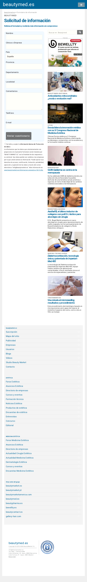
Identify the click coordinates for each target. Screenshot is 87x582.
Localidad (10, 82)
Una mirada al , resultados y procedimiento (61, 301)
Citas (50, 125)
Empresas (11, 345)
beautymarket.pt (14, 490)
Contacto (10, 367)
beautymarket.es (14, 486)
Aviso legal (12, 557)
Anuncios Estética (14, 386)
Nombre (9, 33)
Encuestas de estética (16, 412)
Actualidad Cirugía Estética (19, 453)
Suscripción (11, 332)
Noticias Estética (14, 403)
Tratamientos (54, 298)
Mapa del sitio (12, 336)
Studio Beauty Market (16, 362)
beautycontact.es (14, 512)
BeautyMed (10, 15)
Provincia (10, 62)
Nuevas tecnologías (57, 253)
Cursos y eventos (14, 395)
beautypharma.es (14, 503)
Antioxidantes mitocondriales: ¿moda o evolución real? (62, 97)
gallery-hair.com (13, 516)
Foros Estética (13, 381)
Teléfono (10, 113)
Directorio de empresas (17, 390)
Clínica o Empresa (14, 43)
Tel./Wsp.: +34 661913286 (17, 551)
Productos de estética (16, 408)
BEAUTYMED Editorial (58, 93)
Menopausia (53, 167)
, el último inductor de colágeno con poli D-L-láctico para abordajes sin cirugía (64, 214)
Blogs (8, 353)
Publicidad (11, 340)
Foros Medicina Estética (17, 440)
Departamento (12, 72)
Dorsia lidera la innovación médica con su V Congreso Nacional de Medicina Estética (64, 130)
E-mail (9, 122)
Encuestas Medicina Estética (20, 471)
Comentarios (12, 91)
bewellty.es (11, 507)
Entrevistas (11, 416)
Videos (9, 358)
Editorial (10, 425)
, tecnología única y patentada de (63, 258)
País (8, 52)
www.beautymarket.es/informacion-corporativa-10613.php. (23, 170)
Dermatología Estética (16, 462)
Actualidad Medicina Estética (20, 458)
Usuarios (10, 349)
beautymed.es (18, 4)
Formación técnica (15, 399)
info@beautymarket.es (16, 550)
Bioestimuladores (56, 209)
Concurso (10, 421)
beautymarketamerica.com (19, 494)
